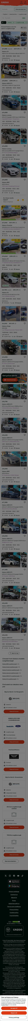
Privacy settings (14, 1017)
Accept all (14, 1008)
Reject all (14, 1013)
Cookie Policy (4, 1005)
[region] (14, 1008)
